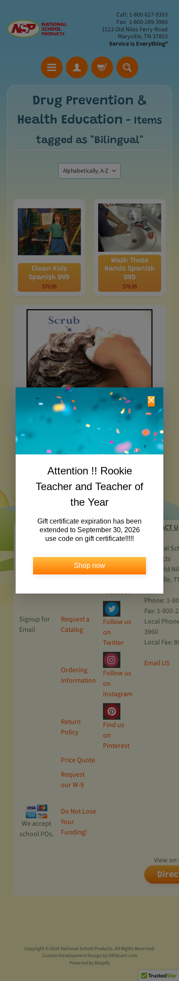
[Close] (151, 401)
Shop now (89, 565)
